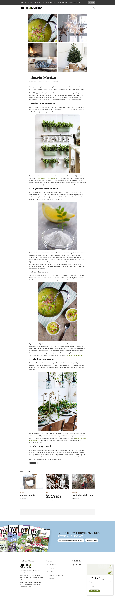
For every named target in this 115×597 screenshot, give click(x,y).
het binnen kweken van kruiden (46, 178)
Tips (47, 492)
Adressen (74, 492)
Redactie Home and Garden (35, 81)
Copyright (52, 571)
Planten (85, 8)
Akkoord (91, 2)
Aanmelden (94, 590)
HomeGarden (31, 8)
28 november (46, 81)
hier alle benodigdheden (74, 355)
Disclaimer (52, 578)
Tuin (79, 8)
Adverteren (52, 564)
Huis (74, 8)
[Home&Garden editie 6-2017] (37, 542)
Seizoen (22, 492)
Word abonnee (92, 540)
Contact (51, 568)
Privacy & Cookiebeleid (56, 575)
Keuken (31, 75)
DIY (90, 8)
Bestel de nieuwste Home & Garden (70, 540)
